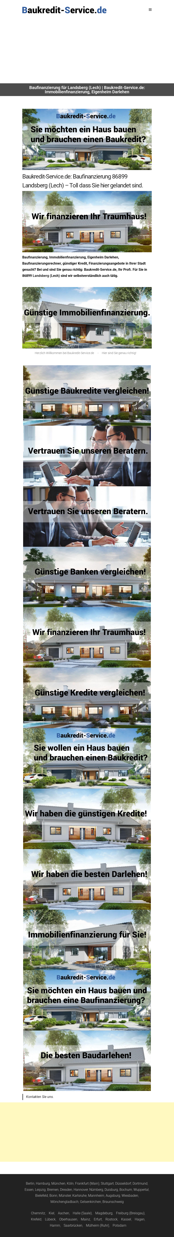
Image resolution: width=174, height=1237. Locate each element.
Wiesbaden (130, 1196)
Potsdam (119, 1225)
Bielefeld (41, 1196)
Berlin (30, 1183)
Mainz (85, 1219)
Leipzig (40, 1190)
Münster (65, 1196)
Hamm (55, 1225)
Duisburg (111, 1190)
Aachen (63, 1213)
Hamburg (43, 1183)
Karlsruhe (79, 1196)
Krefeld (36, 1219)
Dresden (66, 1190)
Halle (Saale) (82, 1213)
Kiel (51, 1213)
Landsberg (41, 276)
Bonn (53, 1196)
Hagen (140, 1219)
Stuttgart (107, 1183)
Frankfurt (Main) (87, 1183)
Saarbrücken (73, 1225)
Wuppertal (141, 1190)
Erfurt (98, 1219)
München (58, 1183)
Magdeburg (103, 1213)
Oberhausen (68, 1219)
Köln (70, 1183)
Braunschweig (113, 1202)
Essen (29, 1190)
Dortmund (140, 1183)
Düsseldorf (123, 1183)
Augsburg (113, 1196)
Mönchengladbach (65, 1202)
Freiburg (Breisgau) (130, 1213)
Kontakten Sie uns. (40, 1097)
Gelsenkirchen (90, 1202)
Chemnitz (38, 1213)
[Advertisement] (87, 51)
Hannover (81, 1190)
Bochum (125, 1190)
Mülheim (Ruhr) (97, 1225)
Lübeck (50, 1219)
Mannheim (96, 1196)
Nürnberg (96, 1190)
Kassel (126, 1219)
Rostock (111, 1219)
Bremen (53, 1190)
